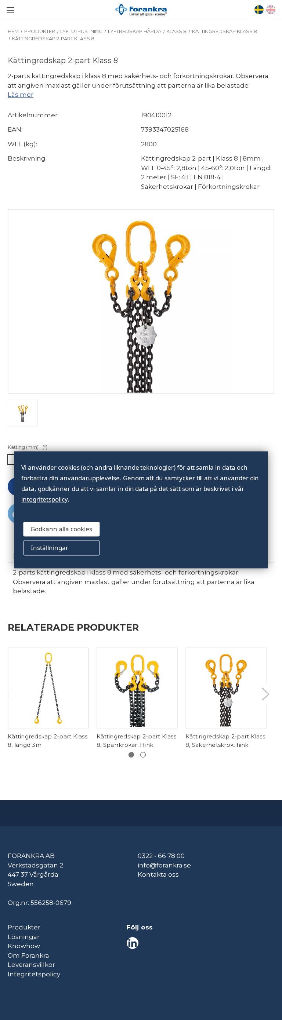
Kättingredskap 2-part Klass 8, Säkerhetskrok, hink (225, 740)
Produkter (24, 927)
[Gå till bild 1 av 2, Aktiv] (131, 754)
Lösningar (24, 936)
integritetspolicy (44, 499)
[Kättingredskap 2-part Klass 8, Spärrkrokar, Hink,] (137, 688)
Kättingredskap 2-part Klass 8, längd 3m (47, 740)
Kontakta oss (158, 874)
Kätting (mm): (27, 447)
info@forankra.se (164, 865)
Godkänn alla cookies (61, 529)
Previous (9, 693)
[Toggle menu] (10, 10)
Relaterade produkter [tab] (73, 627)
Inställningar (49, 547)
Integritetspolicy (34, 974)
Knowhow (24, 946)
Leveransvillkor (31, 964)
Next (265, 693)
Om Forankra (28, 955)
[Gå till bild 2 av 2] (143, 754)
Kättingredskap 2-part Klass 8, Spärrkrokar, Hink (136, 740)
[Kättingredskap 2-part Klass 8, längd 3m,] (48, 688)
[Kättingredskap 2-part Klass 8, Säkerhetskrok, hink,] (226, 688)
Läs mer (20, 94)
